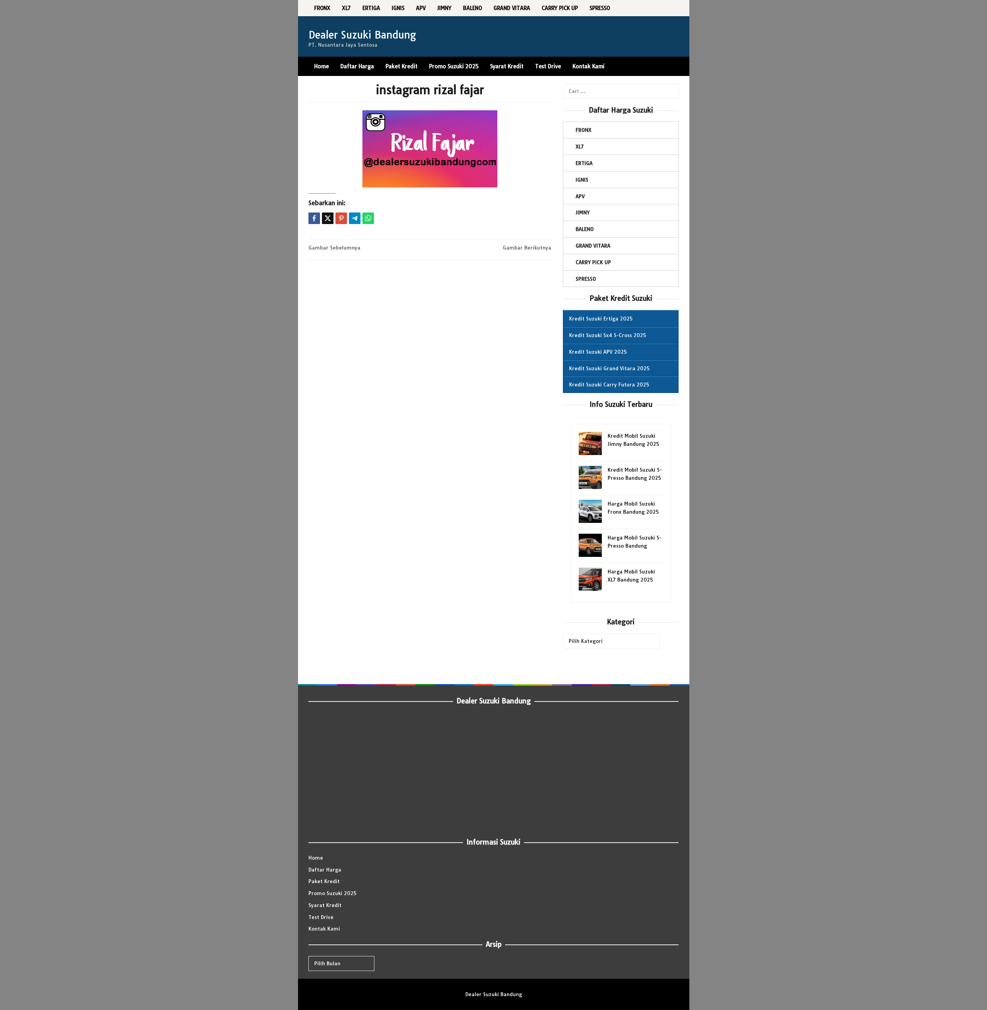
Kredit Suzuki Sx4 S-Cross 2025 (607, 335)
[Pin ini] (341, 218)
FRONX (583, 130)
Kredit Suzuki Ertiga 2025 (601, 318)
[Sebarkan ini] (314, 218)
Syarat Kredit (325, 905)
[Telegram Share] (354, 218)
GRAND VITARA (593, 246)
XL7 (580, 146)
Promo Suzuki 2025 (332, 893)
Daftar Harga (324, 870)
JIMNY (583, 212)
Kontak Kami (324, 929)
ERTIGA (584, 163)
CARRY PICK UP (593, 262)
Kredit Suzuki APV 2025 (598, 352)
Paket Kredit (324, 881)
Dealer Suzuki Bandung (362, 35)
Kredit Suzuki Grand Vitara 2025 (609, 368)
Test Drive (320, 917)
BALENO (585, 229)
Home (315, 858)
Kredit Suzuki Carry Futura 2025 (609, 384)
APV (580, 196)
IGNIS (582, 180)
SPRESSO (586, 279)
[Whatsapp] (368, 218)
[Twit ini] (327, 218)
